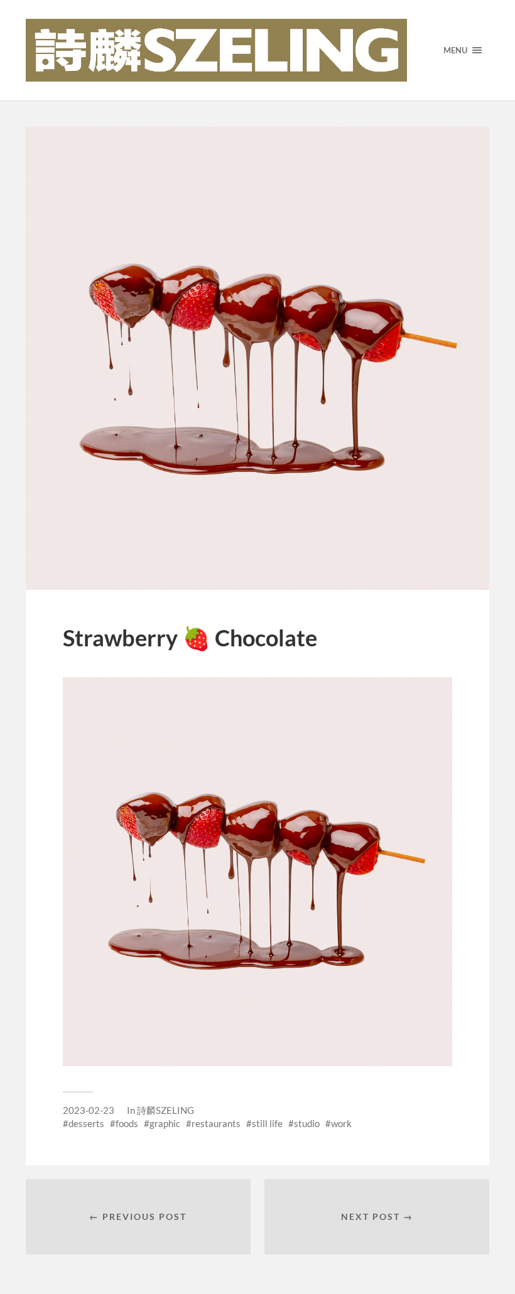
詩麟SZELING (165, 1110)
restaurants (216, 1123)
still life (267, 1123)
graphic (164, 1123)
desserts (86, 1123)
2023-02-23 (88, 1110)
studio (307, 1123)
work (341, 1123)
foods (127, 1123)
